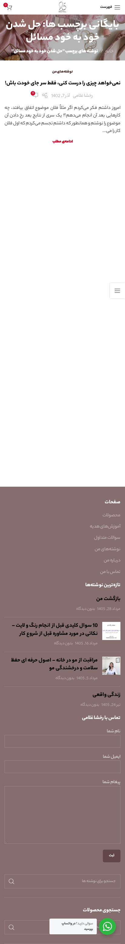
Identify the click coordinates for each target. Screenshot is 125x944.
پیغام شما (111, 782)
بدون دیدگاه (85, 609)
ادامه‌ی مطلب (62, 142)
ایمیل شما (111, 757)
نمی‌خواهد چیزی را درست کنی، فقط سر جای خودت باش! (62, 83)
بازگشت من (108, 599)
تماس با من (110, 572)
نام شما (113, 731)
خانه (109, 51)
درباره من (112, 560)
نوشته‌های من (62, 72)
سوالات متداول (107, 538)
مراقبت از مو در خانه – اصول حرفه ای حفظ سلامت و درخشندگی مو (54, 664)
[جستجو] (12, 881)
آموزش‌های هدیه (105, 527)
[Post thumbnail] (111, 634)
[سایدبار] (117, 290)
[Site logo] (62, 7)
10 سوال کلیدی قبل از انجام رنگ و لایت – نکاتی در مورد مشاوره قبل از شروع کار (55, 630)
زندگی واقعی (106, 695)
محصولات (111, 515)
